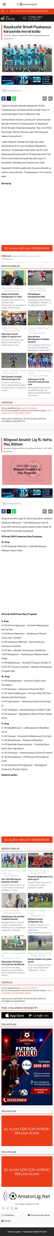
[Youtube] (16, 1208)
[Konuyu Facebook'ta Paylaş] (3, 98)
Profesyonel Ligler (41, 328)
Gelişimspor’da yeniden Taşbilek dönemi (12, 917)
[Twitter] (7, 1208)
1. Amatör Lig (33, 288)
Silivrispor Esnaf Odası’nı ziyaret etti (11, 335)
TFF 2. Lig (32, 330)
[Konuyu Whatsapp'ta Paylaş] (14, 98)
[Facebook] (3, 1208)
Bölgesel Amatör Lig (36, 370)
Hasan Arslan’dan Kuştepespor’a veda (11, 295)
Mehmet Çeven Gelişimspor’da (35, 920)
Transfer (22, 370)
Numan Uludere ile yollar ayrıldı (40, 960)
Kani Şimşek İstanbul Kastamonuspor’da (11, 377)
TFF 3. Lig (22, 328)
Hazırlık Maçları (7, 870)
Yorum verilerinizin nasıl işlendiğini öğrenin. (27, 411)
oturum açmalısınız (29, 408)
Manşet (15, 35)
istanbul (37, 256)
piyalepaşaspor (7, 259)
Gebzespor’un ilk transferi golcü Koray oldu (38, 382)
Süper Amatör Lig (15, 288)
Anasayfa (7, 35)
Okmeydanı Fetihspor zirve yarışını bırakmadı (12, 962)
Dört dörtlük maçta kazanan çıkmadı (11, 880)
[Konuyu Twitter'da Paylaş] (9, 98)
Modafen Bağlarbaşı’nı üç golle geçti (40, 877)
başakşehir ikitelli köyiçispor (22, 256)
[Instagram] (12, 1208)
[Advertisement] (27, 217)
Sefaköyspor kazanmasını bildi (36, 295)
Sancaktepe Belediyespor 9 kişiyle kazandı (38, 339)
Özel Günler (12, 328)
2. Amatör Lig (33, 910)
